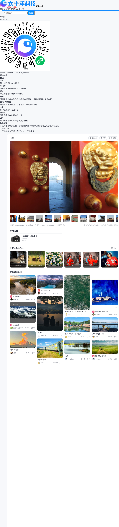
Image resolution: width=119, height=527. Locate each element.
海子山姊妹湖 (45, 290)
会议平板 (15, 110)
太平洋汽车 (14, 131)
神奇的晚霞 (14, 350)
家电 (2, 102)
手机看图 (114, 138)
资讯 (15, 9)
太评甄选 (9, 126)
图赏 (28, 126)
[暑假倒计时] (50, 348)
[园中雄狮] (18, 259)
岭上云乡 (16, 325)
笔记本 (3, 86)
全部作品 (113, 248)
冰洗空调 (11, 104)
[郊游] (54, 259)
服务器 (3, 115)
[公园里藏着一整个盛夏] (77, 324)
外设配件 (35, 99)
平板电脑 (9, 88)
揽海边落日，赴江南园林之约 (75, 311)
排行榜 (10, 9)
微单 (5, 94)
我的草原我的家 (100, 356)
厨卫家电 (26, 104)
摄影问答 (20, 9)
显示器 (17, 99)
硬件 (2, 96)
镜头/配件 (11, 94)
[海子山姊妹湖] (50, 281)
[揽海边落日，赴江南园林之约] (77, 292)
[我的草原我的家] (105, 347)
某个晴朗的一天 (98, 334)
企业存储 (9, 115)
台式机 (16, 88)
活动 (5, 9)
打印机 (3, 110)
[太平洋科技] (18, 6)
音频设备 (42, 99)
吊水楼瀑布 (17, 296)
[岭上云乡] (23, 312)
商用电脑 (22, 88)
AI (45, 126)
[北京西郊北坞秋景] (36, 259)
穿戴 (30, 99)
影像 (2, 91)
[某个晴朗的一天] (105, 324)
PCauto (22, 131)
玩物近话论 (39, 126)
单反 (2, 94)
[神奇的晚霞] (23, 339)
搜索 (31, 13)
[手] (91, 259)
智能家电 (33, 104)
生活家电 (18, 104)
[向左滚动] (11, 218)
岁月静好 (41, 332)
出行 (2, 118)
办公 (2, 107)
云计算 (19, 115)
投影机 (8, 110)
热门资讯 (3, 120)
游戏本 (3, 88)
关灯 (104, 138)
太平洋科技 (4, 131)
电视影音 (3, 104)
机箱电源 (24, 99)
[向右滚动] (115, 218)
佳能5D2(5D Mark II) (30, 236)
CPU (2, 99)
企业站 (3, 112)
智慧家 (8, 102)
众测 (15, 126)
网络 (15, 115)
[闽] (72, 259)
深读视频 (18, 120)
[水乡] (77, 347)
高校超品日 (54, 126)
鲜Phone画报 (13, 83)
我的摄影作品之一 (101, 311)
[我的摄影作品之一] (105, 292)
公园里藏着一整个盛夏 (73, 334)
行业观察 (11, 120)
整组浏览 (94, 138)
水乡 (66, 356)
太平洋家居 (29, 131)
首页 (2, 9)
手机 (2, 80)
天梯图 (32, 126)
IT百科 (19, 126)
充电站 (49, 99)
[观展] (109, 259)
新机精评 (3, 83)
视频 (24, 126)
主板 (9, 99)
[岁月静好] (50, 313)
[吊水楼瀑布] (23, 285)
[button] (20, 177)
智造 (48, 126)
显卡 (5, 99)
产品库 (3, 126)
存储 (13, 99)
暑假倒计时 (42, 360)
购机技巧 (19, 94)
